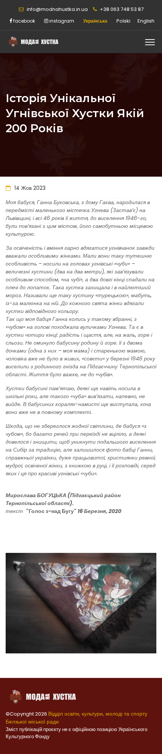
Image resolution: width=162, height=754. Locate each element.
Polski (123, 20)
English (146, 20)
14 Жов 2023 (29, 188)
